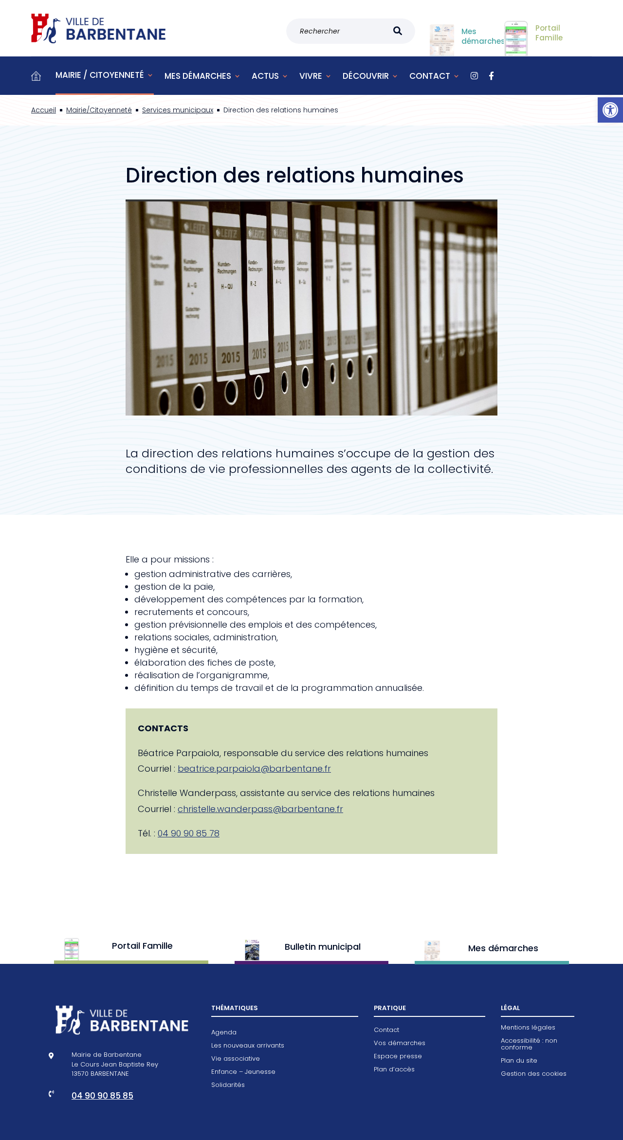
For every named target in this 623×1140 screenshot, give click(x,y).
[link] (610, 110)
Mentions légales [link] (528, 1028)
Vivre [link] (310, 76)
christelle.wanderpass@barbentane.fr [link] (260, 809)
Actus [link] (265, 76)
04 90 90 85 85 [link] (102, 1096)
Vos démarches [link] (399, 1044)
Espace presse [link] (398, 1057)
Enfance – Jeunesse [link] (243, 1072)
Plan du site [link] (519, 1061)
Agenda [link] (224, 1033)
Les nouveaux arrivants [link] (247, 1046)
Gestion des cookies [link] (534, 1074)
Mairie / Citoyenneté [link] (99, 75)
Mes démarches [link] (198, 76)
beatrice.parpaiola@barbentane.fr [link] (254, 768)
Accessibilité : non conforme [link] (529, 1044)
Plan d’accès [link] (394, 1070)
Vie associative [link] (235, 1059)
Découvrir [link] (366, 76)
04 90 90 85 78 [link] (189, 833)
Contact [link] (429, 76)
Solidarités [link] (228, 1085)
